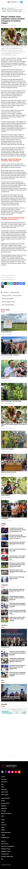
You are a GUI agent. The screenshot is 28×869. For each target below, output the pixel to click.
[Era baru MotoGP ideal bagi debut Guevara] (4, 579)
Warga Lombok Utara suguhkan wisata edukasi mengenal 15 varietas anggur (12, 10)
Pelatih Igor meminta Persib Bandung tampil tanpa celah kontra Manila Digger (17, 564)
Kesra (2, 816)
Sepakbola (4, 808)
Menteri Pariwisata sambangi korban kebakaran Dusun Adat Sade (17, 612)
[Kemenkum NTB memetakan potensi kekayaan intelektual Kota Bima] (4, 605)
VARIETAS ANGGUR (6, 295)
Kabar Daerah (4, 794)
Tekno (3, 827)
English (3, 830)
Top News (4, 625)
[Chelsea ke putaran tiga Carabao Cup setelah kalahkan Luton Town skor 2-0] (4, 537)
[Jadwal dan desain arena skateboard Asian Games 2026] (4, 572)
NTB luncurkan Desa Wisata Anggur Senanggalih (11, 517)
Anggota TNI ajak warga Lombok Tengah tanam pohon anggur (13, 448)
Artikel (3, 819)
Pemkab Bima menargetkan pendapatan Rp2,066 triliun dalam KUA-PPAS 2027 (17, 660)
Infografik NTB (5, 837)
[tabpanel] (14, 692)
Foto (2, 680)
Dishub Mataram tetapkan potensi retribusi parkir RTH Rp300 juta (17, 598)
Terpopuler (4, 585)
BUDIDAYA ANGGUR (14, 292)
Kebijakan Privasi (5, 849)
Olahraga (3, 806)
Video (2, 787)
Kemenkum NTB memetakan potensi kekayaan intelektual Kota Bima (17, 605)
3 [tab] (14, 702)
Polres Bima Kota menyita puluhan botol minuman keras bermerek (13, 471)
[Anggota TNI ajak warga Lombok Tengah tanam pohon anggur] (14, 439)
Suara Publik (4, 792)
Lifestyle (3, 811)
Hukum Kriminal (5, 798)
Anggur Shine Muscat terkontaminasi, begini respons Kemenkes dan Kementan (14, 400)
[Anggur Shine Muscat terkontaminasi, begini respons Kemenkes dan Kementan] (14, 391)
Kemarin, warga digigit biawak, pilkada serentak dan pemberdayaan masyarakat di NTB (14, 424)
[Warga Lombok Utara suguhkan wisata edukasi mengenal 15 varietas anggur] (14, 637)
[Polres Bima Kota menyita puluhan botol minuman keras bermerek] (14, 462)
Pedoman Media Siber (7, 856)
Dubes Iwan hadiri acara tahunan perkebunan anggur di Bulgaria (10, 354)
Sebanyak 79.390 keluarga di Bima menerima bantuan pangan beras (17, 667)
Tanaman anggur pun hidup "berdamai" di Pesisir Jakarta (13, 494)
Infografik (4, 704)
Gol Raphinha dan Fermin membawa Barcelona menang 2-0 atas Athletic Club (17, 530)
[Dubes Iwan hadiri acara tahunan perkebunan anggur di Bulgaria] (14, 345)
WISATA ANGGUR (17, 295)
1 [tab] (9, 702)
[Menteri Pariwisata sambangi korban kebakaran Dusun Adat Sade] (4, 612)
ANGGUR (6, 292)
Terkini (3, 776)
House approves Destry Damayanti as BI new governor (13, 646)
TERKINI (3, 524)
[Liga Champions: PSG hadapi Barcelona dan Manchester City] (4, 558)
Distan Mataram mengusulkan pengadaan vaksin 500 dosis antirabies (17, 674)
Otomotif (3, 824)
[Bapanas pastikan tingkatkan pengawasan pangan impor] (14, 368)
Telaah (3, 835)
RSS (2, 859)
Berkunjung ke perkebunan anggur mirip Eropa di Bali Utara (13, 331)
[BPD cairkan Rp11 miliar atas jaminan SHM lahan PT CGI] (4, 591)
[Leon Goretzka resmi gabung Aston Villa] (4, 551)
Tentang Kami (5, 854)
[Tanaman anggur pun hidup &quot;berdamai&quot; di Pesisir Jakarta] (14, 485)
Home (5, 8)
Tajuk (2, 822)
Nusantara (4, 789)
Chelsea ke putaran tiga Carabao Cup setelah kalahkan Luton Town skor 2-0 (17, 537)
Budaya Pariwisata (6, 813)
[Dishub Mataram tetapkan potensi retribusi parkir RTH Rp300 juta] (4, 598)
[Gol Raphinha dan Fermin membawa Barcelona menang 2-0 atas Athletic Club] (4, 530)
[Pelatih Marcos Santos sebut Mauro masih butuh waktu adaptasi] (4, 619)
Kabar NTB (11, 8)
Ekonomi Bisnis (5, 803)
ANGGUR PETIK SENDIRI (8, 298)
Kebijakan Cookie (6, 851)
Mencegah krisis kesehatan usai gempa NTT (13, 752)
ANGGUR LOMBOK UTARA (8, 301)
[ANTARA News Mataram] (15, 2)
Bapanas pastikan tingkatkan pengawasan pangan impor (13, 377)
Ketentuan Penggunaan (7, 846)
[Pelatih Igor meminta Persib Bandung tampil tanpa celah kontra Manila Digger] (4, 565)
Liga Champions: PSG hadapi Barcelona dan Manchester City (17, 557)
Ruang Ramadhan (6, 832)
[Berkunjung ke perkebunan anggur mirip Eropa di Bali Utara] (14, 322)
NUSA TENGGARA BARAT (8, 304)
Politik (3, 800)
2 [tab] (12, 702)
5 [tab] (18, 702)
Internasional (4, 843)
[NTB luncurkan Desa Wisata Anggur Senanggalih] (14, 508)
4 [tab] (16, 702)
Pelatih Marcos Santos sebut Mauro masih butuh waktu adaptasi (17, 619)
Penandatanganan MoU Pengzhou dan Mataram (11, 697)
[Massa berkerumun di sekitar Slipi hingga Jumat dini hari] (4, 544)
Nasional (3, 841)
